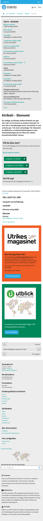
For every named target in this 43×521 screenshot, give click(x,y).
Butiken (4, 403)
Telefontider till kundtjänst (9, 370)
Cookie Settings (6, 449)
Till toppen (36, 354)
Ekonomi (5, 216)
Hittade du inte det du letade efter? (13, 464)
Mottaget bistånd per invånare (14, 102)
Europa (4, 416)
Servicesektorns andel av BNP (14, 51)
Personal (4, 401)
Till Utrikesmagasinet (12, 276)
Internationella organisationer (11, 433)
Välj (38, 2)
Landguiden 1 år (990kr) (12, 159)
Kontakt (4, 396)
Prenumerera (6, 441)
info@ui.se (9, 369)
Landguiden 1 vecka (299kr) (14, 165)
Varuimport (7, 79)
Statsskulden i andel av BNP (13, 63)
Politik (37, 344)
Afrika (3, 411)
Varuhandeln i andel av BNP (13, 84)
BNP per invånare (9, 24)
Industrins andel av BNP (11, 46)
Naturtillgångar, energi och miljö (13, 218)
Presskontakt (6, 399)
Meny (39, 7)
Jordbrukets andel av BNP (12, 41)
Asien (3, 414)
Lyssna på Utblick (11, 332)
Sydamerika (5, 418)
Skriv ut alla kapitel (8, 222)
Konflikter (5, 431)
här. (31, 181)
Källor (5, 107)
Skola (3, 443)
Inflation (6, 57)
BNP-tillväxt (8, 30)
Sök (34, 7)
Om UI (4, 394)
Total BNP (7, 35)
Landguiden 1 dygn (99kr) (13, 172)
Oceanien (5, 420)
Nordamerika (6, 423)
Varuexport (7, 73)
